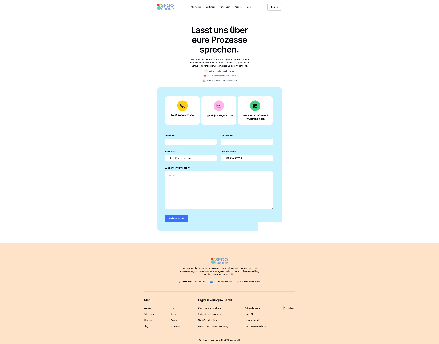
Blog (249, 6)
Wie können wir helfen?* (177, 167)
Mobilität (249, 314)
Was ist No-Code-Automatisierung (213, 326)
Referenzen (225, 6)
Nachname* (227, 135)
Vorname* (170, 135)
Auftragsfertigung (252, 307)
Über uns (238, 6)
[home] (165, 7)
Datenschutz (176, 320)
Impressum (175, 326)
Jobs (173, 307)
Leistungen (210, 6)
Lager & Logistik (252, 320)
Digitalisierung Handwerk (209, 314)
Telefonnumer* (228, 151)
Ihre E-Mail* (171, 151)
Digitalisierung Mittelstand (209, 307)
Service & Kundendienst (255, 326)
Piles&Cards (195, 6)
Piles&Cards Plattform (207, 320)
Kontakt (174, 314)
